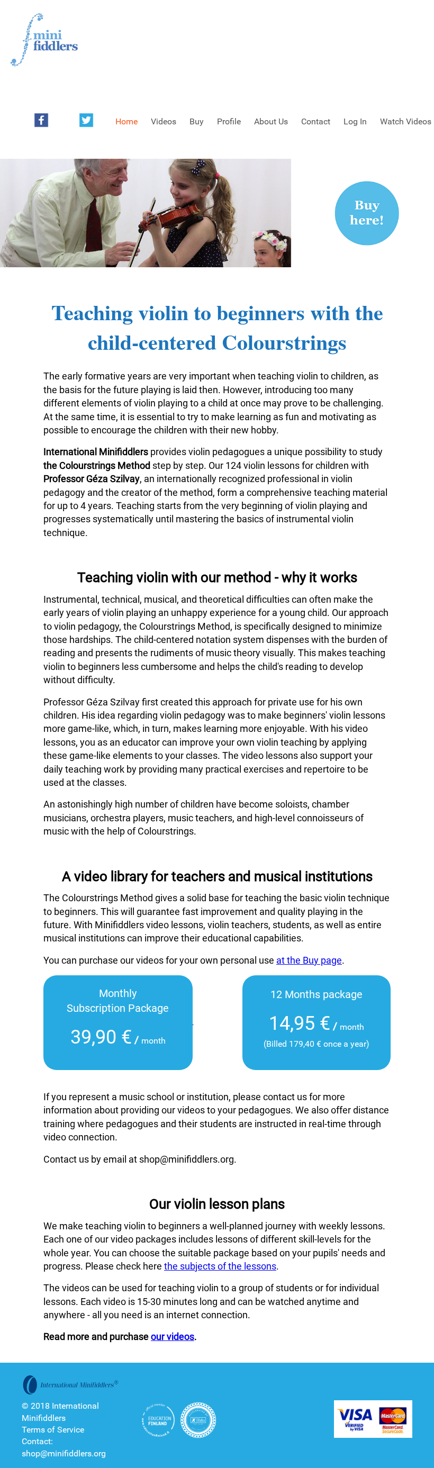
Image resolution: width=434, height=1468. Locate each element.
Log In (355, 121)
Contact (315, 121)
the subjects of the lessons (220, 1266)
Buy (196, 121)
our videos (172, 1336)
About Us (271, 121)
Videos (163, 121)
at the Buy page (309, 960)
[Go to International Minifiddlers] (44, 40)
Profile (229, 121)
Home (126, 121)
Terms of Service (53, 1430)
